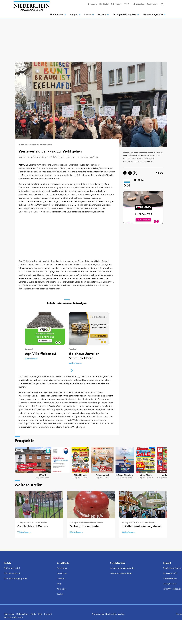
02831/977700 (169, 584)
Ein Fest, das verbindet (85, 526)
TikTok (60, 594)
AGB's (33, 614)
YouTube (61, 589)
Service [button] (102, 14)
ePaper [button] (74, 14)
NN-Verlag (92, 4)
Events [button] (88, 14)
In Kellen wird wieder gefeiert (141, 526)
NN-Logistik (116, 4)
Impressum (9, 614)
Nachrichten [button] (57, 14)
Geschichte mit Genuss (32, 526)
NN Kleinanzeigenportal (15, 579)
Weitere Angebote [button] (153, 14)
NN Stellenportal (12, 573)
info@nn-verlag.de (172, 589)
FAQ (40, 614)
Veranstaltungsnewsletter (122, 568)
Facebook (62, 568)
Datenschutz (22, 614)
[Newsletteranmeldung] (126, 4)
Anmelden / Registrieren (146, 4)
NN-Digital (103, 4)
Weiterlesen (23, 532)
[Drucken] (161, 173)
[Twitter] (135, 173)
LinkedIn (61, 579)
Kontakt (48, 614)
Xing (59, 584)
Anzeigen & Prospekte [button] (125, 14)
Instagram (62, 573)
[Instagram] (130, 173)
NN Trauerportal (12, 568)
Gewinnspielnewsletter (121, 573)
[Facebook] (125, 173)
